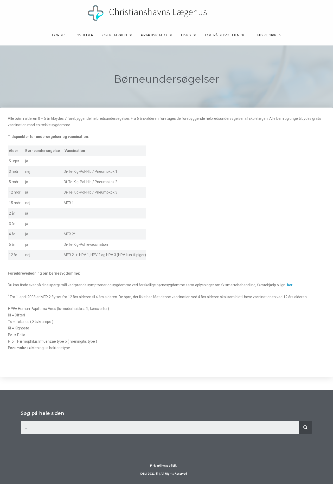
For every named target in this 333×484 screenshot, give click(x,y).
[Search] (305, 427)
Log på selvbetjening (225, 35)
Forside (60, 35)
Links (186, 35)
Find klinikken (267, 35)
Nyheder (84, 35)
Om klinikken (114, 35)
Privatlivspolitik (163, 465)
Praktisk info (154, 35)
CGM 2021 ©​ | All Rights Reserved (163, 473)
